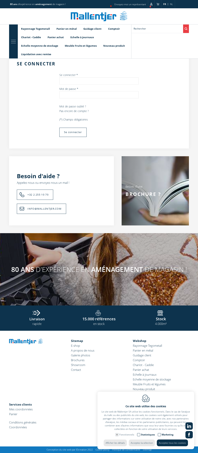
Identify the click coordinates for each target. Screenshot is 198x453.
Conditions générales (22, 422)
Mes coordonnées (21, 409)
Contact (76, 370)
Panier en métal (66, 28)
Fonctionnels (126, 434)
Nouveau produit (114, 45)
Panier (13, 414)
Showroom (78, 365)
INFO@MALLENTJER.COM (44, 208)
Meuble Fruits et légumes (81, 45)
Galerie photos (80, 355)
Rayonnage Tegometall (35, 28)
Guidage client (92, 28)
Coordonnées (18, 427)
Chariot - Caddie (31, 37)
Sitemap (77, 341)
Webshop (139, 341)
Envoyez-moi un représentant (130, 4)
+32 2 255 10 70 (38, 194)
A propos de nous (82, 350)
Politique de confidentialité (126, 449)
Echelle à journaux (82, 37)
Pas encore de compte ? (74, 111)
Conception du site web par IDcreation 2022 (70, 449)
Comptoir (114, 28)
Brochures (77, 360)
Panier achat (56, 37)
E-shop (75, 346)
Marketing (167, 434)
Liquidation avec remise (36, 54)
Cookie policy (102, 449)
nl (171, 4)
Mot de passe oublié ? (72, 106)
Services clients (20, 404)
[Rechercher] (186, 28)
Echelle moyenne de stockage (39, 45)
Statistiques (148, 434)
